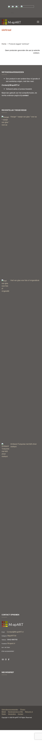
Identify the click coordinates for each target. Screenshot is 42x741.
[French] (26, 13)
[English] (20, 13)
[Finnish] (23, 13)
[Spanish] (17, 17)
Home (4, 44)
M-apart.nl (11, 643)
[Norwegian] (14, 17)
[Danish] (14, 13)
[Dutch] (17, 13)
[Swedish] (20, 17)
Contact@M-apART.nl (15, 632)
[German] (28, 13)
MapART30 (11, 635)
